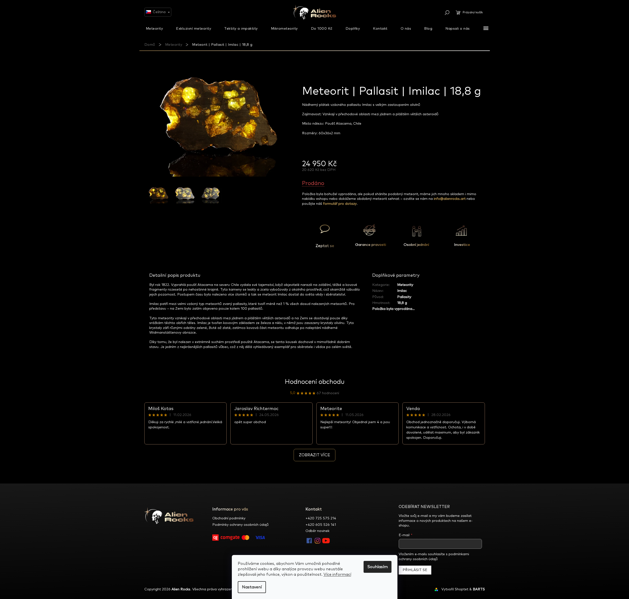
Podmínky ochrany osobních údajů (240, 525)
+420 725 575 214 (320, 518)
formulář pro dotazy (340, 204)
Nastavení (252, 587)
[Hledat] (447, 13)
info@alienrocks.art (450, 199)
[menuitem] (154, 28)
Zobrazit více (314, 455)
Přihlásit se (415, 570)
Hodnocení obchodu (315, 382)
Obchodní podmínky (228, 518)
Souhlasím (377, 567)
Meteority (405, 285)
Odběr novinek (317, 531)
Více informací (337, 574)
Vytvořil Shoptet (454, 589)
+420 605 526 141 (320, 525)
